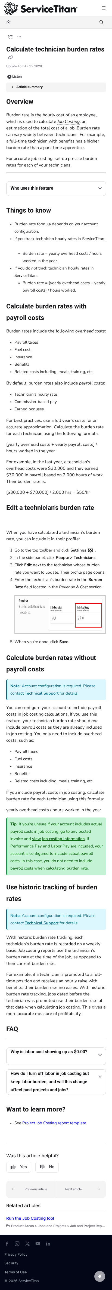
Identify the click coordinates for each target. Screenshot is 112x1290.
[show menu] (103, 8)
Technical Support (41, 693)
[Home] (40, 8)
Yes (23, 1166)
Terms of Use (15, 1272)
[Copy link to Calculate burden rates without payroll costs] (52, 669)
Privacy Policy (15, 1254)
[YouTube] (37, 1243)
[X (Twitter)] (27, 1243)
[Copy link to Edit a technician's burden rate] (14, 519)
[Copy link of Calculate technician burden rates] (10, 57)
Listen (17, 76)
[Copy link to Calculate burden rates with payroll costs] (52, 318)
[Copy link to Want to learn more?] (74, 1110)
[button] (31, 1189)
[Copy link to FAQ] (26, 1029)
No (51, 1166)
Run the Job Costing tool (30, 1218)
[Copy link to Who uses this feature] (61, 188)
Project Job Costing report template (54, 1123)
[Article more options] (19, 37)
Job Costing (68, 122)
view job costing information (58, 838)
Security (11, 1263)
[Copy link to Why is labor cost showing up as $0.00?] (19, 1060)
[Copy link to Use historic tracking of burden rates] (29, 899)
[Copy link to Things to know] (59, 211)
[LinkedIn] (48, 1243)
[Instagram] (17, 1243)
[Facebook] (6, 1243)
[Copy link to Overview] (42, 102)
